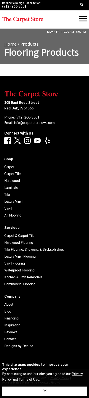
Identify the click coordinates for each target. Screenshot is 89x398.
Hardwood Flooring (18, 242)
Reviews (10, 332)
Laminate (11, 187)
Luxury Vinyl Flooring (20, 256)
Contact (10, 339)
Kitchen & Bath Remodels (23, 277)
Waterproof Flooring (19, 270)
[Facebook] (7, 140)
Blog (7, 311)
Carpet (9, 167)
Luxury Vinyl (13, 201)
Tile (7, 194)
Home (10, 44)
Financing (11, 318)
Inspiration (12, 325)
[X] (17, 140)
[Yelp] (47, 140)
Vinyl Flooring (14, 263)
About (8, 304)
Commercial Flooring (19, 284)
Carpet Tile (12, 174)
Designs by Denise (18, 346)
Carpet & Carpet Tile (19, 236)
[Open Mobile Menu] (83, 19)
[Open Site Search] (82, 5)
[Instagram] (27, 140)
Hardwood (12, 181)
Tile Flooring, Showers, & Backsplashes (34, 249)
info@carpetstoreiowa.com (34, 123)
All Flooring (12, 215)
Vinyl (8, 208)
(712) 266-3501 (14, 6)
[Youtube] (37, 140)
